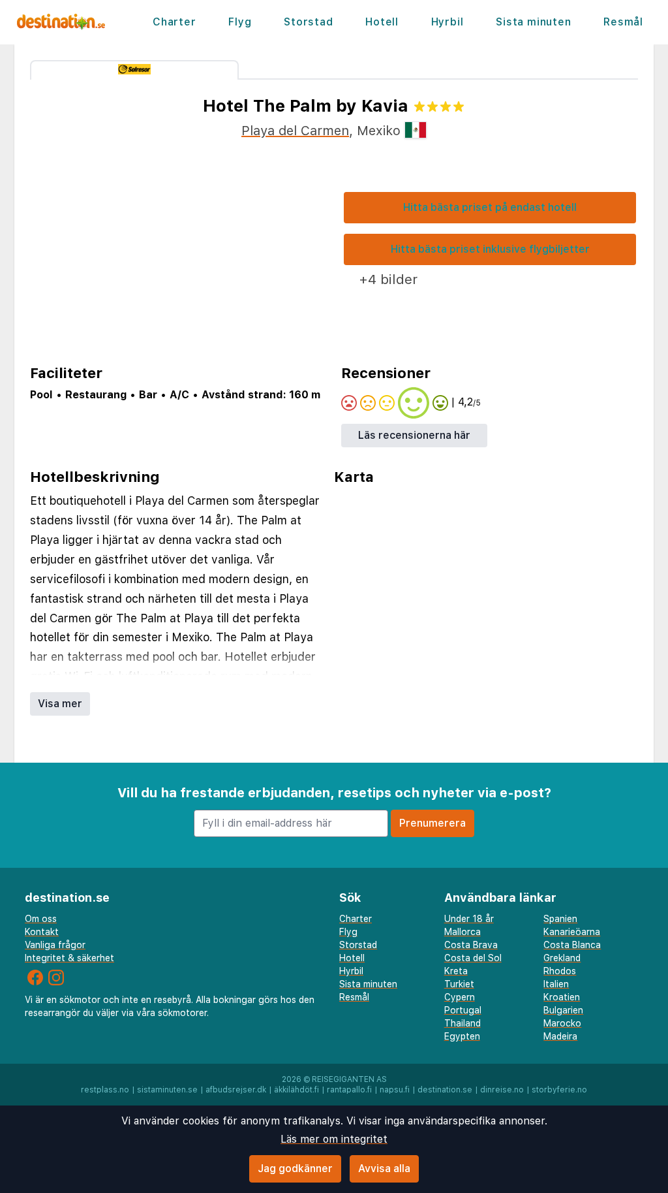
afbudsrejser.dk (235, 1089)
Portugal (462, 1010)
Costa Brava (471, 945)
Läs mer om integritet (334, 1139)
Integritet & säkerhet (69, 958)
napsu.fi (395, 1089)
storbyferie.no (559, 1089)
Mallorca (462, 932)
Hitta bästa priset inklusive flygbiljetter (490, 249)
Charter (174, 22)
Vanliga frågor (55, 945)
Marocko (562, 1023)
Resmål (623, 22)
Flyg (239, 22)
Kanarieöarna (571, 932)
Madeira (560, 1036)
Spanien (560, 919)
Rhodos (559, 971)
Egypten (462, 1036)
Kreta (456, 971)
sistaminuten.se (167, 1089)
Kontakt (42, 932)
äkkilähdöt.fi (296, 1089)
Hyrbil (447, 22)
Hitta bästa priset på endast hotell (490, 207)
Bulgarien (563, 1010)
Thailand (462, 1023)
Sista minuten (533, 22)
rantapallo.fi (349, 1089)
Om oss (41, 919)
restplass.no (105, 1089)
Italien (556, 984)
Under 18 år (469, 919)
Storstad (308, 22)
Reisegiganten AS (349, 1079)
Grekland (562, 958)
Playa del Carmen (295, 130)
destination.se (445, 1089)
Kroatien (561, 997)
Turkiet (459, 984)
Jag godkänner (295, 1168)
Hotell (382, 22)
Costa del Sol (473, 958)
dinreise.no (502, 1089)
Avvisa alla (384, 1168)
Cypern (459, 997)
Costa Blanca (572, 945)
